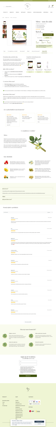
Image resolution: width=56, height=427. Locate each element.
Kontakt (17, 400)
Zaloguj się (44, 47)
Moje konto (17, 402)
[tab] (4, 52)
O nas (51, 12)
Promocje (29, 12)
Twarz (3, 402)
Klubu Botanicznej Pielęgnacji (42, 45)
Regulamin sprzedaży (19, 410)
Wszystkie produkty (5, 400)
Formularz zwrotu (19, 403)
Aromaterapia (4, 405)
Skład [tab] (3, 196)
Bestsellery (23, 12)
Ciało (3, 17)
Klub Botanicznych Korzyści (20, 405)
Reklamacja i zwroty (19, 412)
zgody (16, 424)
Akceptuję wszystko (39, 421)
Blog (16, 418)
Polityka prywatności (19, 414)
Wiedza (17, 12)
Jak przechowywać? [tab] (7, 199)
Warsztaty (12, 12)
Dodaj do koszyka (48, 34)
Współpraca (45, 12)
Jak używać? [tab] (5, 188)
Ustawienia (39, 423)
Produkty (5, 12)
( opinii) (42, 29)
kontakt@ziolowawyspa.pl (51, 0)
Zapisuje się (28, 375)
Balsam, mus (7, 17)
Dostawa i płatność (19, 408)
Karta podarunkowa (37, 12)
